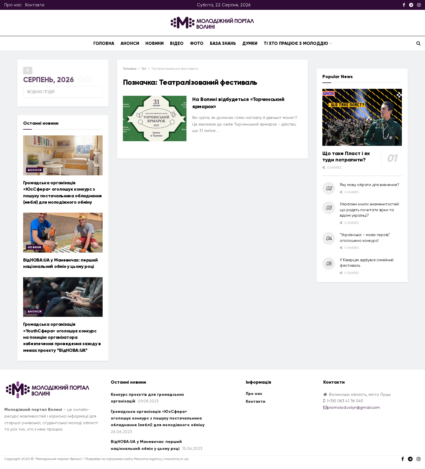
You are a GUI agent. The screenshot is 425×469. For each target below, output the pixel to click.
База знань (223, 43)
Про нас (13, 5)
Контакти (34, 5)
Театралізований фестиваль (174, 69)
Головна (103, 43)
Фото (197, 43)
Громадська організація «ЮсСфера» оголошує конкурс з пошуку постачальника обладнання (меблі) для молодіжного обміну (157, 418)
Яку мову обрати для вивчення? (369, 184)
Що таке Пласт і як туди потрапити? (346, 156)
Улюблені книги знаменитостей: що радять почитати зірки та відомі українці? (370, 210)
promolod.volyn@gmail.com (353, 407)
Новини (154, 43)
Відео (177, 43)
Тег (144, 69)
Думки (249, 43)
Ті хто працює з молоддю (296, 43)
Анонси (130, 43)
